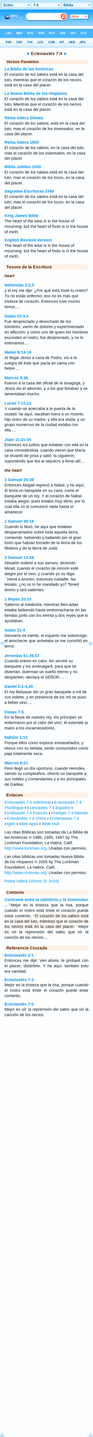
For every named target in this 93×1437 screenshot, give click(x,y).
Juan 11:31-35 (18, 439)
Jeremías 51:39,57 (22, 655)
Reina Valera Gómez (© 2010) (32, 881)
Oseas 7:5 (14, 712)
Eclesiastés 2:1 (19, 955)
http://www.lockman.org (25, 848)
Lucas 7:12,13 (18, 403)
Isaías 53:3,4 (16, 316)
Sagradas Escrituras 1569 (29, 191)
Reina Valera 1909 (22, 142)
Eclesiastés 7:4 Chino (26, 818)
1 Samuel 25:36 (19, 479)
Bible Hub (50, 824)
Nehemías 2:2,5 (19, 285)
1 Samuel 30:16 (19, 521)
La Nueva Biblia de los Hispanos (36, 93)
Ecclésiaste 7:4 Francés (26, 813)
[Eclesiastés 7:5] (87, 653)
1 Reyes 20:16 (18, 599)
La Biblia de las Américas (29, 69)
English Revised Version (28, 240)
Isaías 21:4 (15, 630)
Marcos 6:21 (16, 763)
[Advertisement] (46, 1057)
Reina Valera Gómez (24, 118)
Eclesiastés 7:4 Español (48, 807)
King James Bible (21, 215)
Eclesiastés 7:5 (19, 1004)
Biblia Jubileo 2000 (23, 166)
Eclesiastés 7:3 (19, 979)
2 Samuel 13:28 (19, 557)
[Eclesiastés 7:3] (5, 653)
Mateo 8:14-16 (18, 352)
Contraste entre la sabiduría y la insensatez (46, 899)
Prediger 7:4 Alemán (69, 813)
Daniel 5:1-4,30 (19, 686)
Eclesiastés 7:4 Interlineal (28, 802)
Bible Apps (28, 824)
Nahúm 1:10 (16, 737)
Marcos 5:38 (16, 378)
